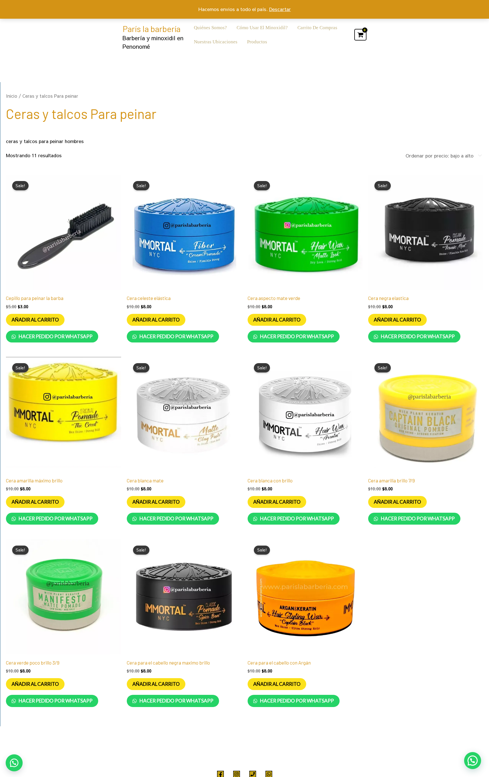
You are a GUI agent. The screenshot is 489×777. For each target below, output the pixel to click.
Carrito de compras (317, 27)
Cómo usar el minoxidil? (262, 27)
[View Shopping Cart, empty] (360, 35)
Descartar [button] (280, 9)
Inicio (11, 96)
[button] (14, 762)
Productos (257, 41)
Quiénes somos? (210, 27)
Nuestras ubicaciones (215, 41)
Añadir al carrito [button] (35, 320)
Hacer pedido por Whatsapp (55, 336)
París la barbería (152, 29)
